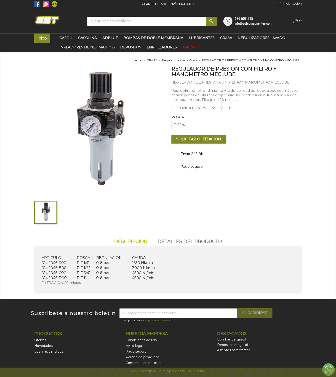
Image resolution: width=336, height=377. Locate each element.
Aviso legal (134, 346)
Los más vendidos (48, 351)
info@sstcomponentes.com (253, 23)
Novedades (43, 346)
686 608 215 (244, 18)
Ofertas (40, 340)
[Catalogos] (53, 3)
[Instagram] (45, 3)
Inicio (42, 38)
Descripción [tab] (130, 241)
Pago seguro (136, 351)
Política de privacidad (142, 357)
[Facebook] (37, 3)
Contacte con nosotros (144, 363)
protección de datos (159, 320)
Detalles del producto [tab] (189, 241)
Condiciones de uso (141, 340)
